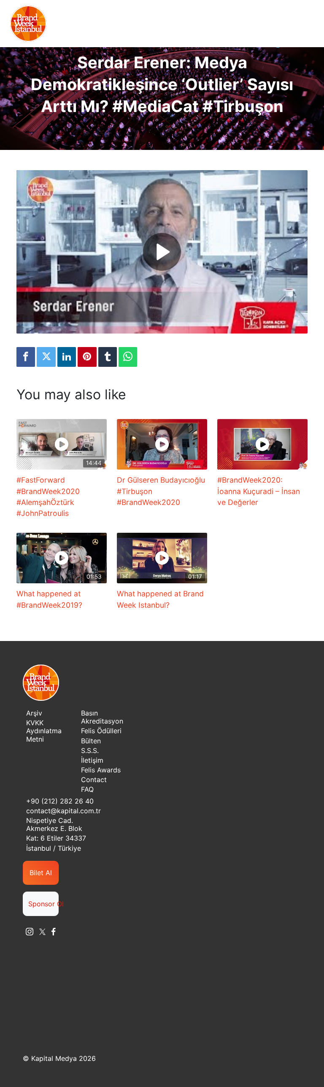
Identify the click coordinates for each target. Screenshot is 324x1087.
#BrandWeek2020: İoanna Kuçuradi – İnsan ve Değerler (258, 491)
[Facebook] (25, 357)
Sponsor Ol (43, 904)
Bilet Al (41, 872)
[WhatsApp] (128, 357)
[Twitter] (46, 357)
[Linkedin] (66, 357)
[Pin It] (87, 357)
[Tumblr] (107, 357)
